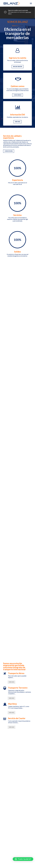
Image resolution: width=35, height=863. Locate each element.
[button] (23, 859)
